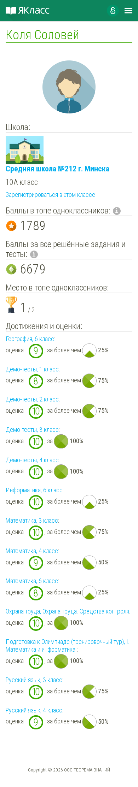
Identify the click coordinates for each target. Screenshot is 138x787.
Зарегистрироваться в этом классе (50, 194)
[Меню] (128, 10)
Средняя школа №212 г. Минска (57, 168)
